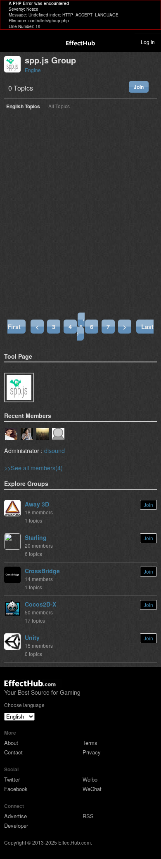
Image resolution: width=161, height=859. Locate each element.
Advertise (15, 816)
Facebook (16, 789)
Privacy (92, 752)
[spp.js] (19, 387)
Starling (36, 537)
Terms (90, 743)
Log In (148, 41)
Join (139, 87)
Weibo (90, 779)
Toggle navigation (10, 41)
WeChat (92, 789)
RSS (88, 816)
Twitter (12, 779)
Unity (32, 637)
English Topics (23, 107)
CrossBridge (42, 571)
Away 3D (37, 504)
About (11, 743)
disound (54, 450)
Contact (13, 752)
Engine (33, 69)
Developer (16, 825)
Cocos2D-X (40, 604)
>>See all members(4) (33, 467)
